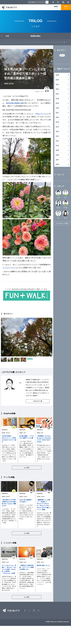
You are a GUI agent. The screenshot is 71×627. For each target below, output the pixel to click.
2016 (57, 117)
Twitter (58, 2)
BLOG (66, 7)
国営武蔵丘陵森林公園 (14, 103)
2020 (57, 98)
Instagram (63, 2)
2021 (57, 94)
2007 (57, 160)
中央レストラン (41, 114)
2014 (57, 127)
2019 (57, 103)
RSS (68, 2)
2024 (57, 80)
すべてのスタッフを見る (62, 223)
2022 (57, 89)
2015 (57, 122)
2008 (57, 155)
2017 (57, 113)
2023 (57, 84)
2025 (57, 75)
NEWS (56, 7)
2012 (57, 136)
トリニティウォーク (9, 268)
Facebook (53, 2)
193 (42, 91)
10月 (7, 36)
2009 (57, 150)
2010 (57, 145)
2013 (57, 131)
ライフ (62, 55)
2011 (57, 141)
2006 (57, 164)
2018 (57, 108)
